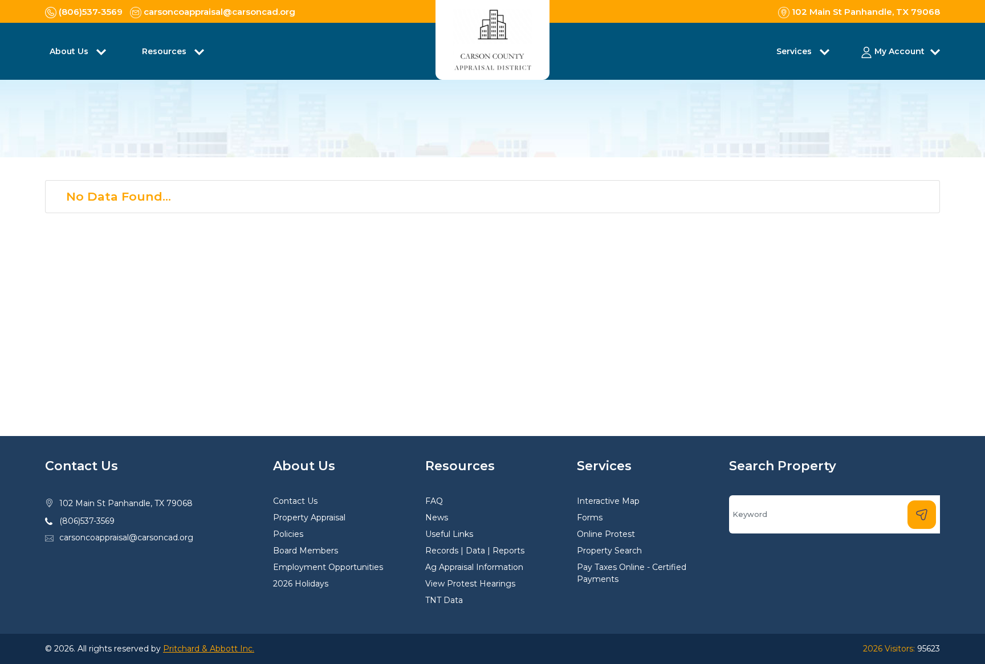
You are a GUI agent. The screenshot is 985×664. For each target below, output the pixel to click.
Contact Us (295, 501)
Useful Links (449, 534)
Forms (590, 517)
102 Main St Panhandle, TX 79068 (126, 503)
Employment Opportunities (328, 567)
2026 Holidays (300, 584)
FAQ (434, 501)
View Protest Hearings (470, 584)
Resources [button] (165, 51)
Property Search (609, 550)
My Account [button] (899, 51)
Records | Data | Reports (474, 550)
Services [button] (795, 51)
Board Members (305, 550)
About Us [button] (70, 51)
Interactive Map (608, 501)
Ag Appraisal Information (474, 567)
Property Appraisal (309, 517)
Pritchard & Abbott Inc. (208, 648)
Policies (288, 534)
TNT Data (444, 600)
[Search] (921, 514)
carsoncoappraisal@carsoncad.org (126, 537)
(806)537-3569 (87, 521)
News (436, 517)
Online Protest (606, 534)
